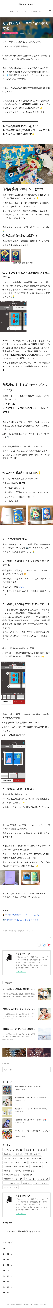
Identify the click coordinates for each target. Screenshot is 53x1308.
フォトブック (41, 1183)
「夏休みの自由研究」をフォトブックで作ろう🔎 (21, 1009)
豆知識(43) (19, 931)
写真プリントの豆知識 (24, 1171)
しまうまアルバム (11, 1183)
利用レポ (8, 1162)
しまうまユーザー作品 (13, 1150)
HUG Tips (21, 1162)
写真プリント (10, 1187)
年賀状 (27, 1183)
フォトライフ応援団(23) (9, 931)
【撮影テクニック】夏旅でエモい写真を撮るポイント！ (24, 1029)
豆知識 (8, 1171)
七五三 (18, 1154)
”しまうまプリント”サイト (23, 11)
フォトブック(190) (28, 931)
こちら (21, 586)
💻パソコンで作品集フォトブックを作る (20, 919)
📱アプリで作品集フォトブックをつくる (20, 915)
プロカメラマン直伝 (12, 1175)
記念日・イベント (21, 1158)
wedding (36, 1158)
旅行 (7, 1158)
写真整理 (28, 1175)
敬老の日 (30, 1150)
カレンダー (43, 1179)
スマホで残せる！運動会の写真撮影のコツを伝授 (21, 989)
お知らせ (36, 1166)
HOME (12, 11)
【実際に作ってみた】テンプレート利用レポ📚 (30, 1120)
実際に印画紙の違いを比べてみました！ (28, 1086)
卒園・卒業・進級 (32, 1154)
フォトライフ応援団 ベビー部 (16, 1166)
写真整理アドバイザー (38, 11)
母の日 (7, 1154)
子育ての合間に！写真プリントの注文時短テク (30, 1097)
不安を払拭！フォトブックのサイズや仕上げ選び (31, 1109)
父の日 (41, 1150)
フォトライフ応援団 (10, 33)
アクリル (30, 1179)
